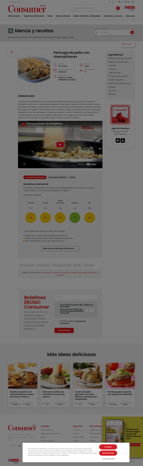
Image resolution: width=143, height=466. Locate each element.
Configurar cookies (109, 458)
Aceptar (108, 447)
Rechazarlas (108, 453)
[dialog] (76, 452)
